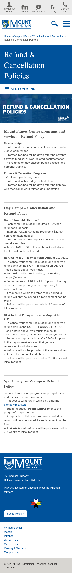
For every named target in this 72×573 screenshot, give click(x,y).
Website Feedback (47, 564)
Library (52, 11)
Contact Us (65, 10)
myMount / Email (9, 10)
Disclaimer (28, 564)
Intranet (8, 535)
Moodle (24, 11)
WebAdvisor (38, 11)
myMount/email (13, 527)
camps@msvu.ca (15, 404)
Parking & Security (15, 548)
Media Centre (11, 544)
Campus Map (11, 552)
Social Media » (15, 513)
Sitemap (10, 567)
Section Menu (22, 89)
